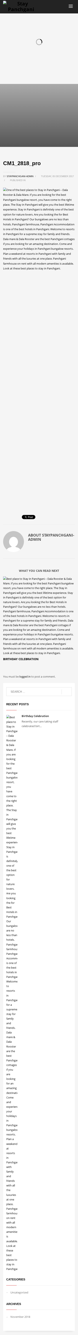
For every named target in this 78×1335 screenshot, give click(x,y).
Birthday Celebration (20, 659)
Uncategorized (19, 1292)
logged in (25, 676)
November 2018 (20, 1317)
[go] (67, 691)
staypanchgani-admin (20, 176)
